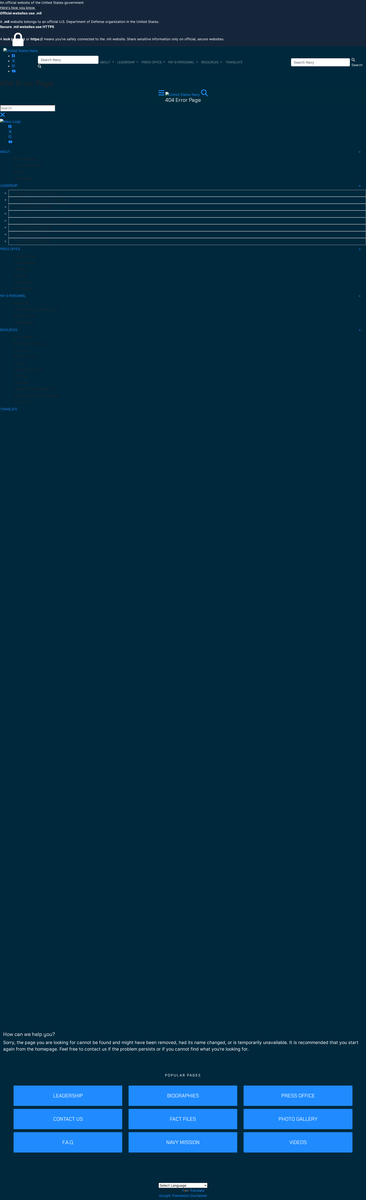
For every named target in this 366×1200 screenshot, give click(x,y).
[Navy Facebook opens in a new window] (13, 56)
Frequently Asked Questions (34, 389)
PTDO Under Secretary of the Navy (40, 200)
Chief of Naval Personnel (33, 228)
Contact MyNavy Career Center (36, 310)
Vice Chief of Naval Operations (37, 214)
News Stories (23, 289)
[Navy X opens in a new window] (13, 61)
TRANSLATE (8, 409)
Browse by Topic (25, 357)
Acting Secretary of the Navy (36, 193)
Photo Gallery (23, 337)
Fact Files (20, 376)
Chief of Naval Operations (33, 207)
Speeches (20, 276)
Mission (19, 172)
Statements (22, 282)
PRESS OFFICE (10, 249)
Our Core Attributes (28, 165)
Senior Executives (27, 234)
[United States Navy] (20, 50)
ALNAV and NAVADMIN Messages (37, 395)
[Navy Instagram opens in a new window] (13, 66)
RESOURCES (8, 330)
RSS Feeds (21, 382)
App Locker (22, 350)
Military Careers (25, 316)
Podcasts (21, 363)
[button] (183, 8)
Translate (197, 1190)
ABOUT (5, 152)
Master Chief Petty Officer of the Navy (43, 221)
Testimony (21, 269)
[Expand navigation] (161, 94)
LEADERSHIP (9, 186)
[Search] (204, 94)
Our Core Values (25, 159)
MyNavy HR (21, 303)
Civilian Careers (24, 322)
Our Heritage (23, 178)
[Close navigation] (2, 116)
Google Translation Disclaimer (183, 1195)
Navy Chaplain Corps (28, 370)
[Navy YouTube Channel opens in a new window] (14, 71)
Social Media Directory (30, 344)
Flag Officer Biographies (32, 241)
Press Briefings (25, 256)
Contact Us (22, 402)
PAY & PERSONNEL (13, 296)
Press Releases (24, 263)
